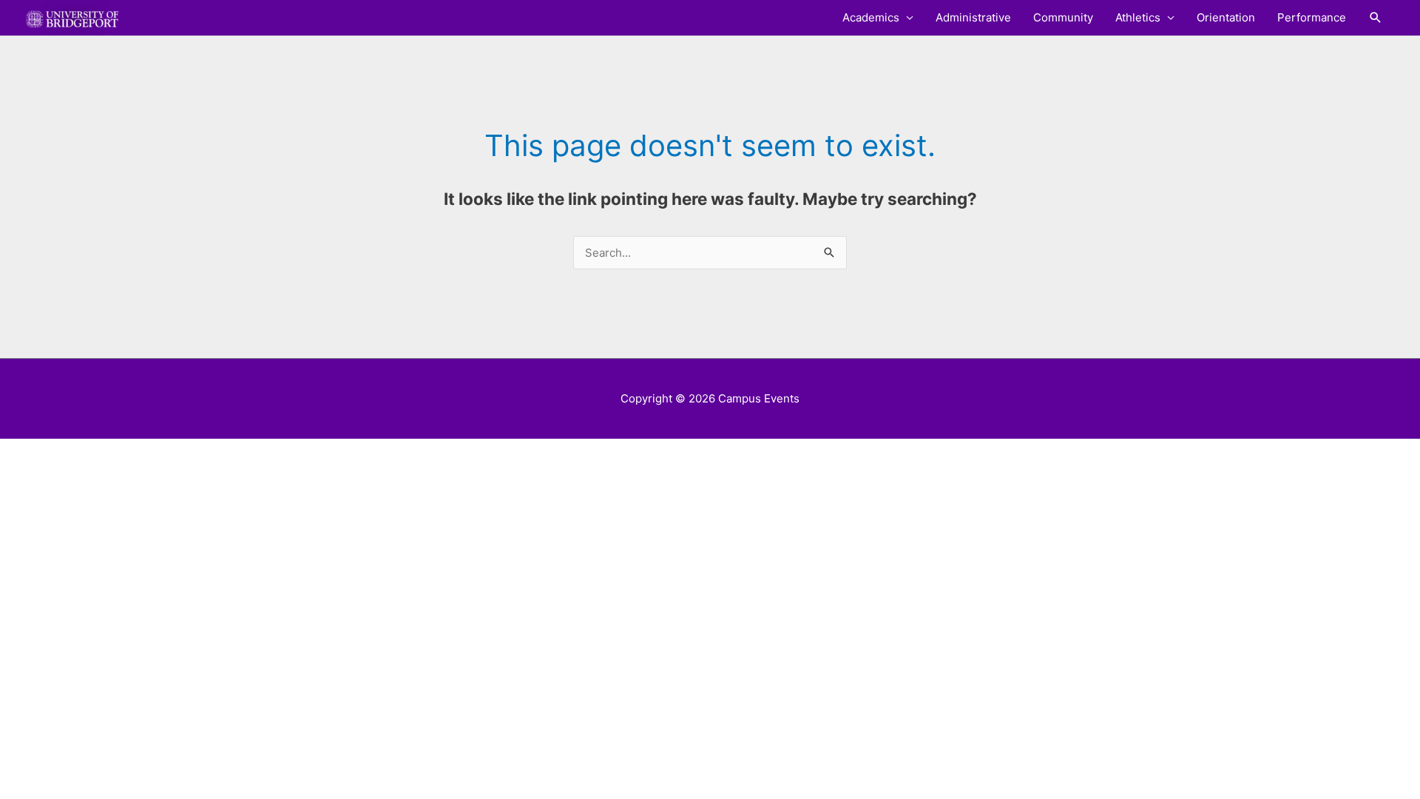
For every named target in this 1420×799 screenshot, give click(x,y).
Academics (870, 17)
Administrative (973, 17)
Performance (1311, 17)
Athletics (1137, 17)
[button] (1375, 17)
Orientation (1226, 17)
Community (1063, 17)
